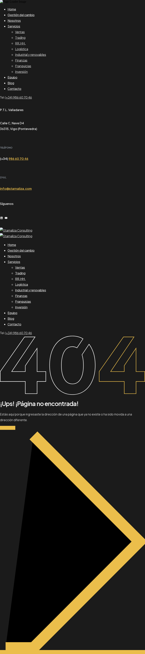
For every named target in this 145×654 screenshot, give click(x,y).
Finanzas (21, 60)
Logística (21, 49)
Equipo (12, 77)
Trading (20, 38)
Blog (11, 83)
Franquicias (23, 66)
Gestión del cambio (21, 15)
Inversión (21, 72)
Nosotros (14, 21)
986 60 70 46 (18, 159)
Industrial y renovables (30, 55)
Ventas (20, 32)
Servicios (14, 26)
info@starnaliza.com (16, 189)
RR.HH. (20, 43)
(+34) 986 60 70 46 (18, 97)
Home (12, 9)
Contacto (14, 89)
